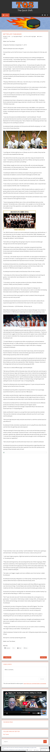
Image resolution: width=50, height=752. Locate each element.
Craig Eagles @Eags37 (17, 36)
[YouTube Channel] (45, 15)
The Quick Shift (25, 10)
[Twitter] (42, 15)
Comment (42, 679)
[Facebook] (47, 15)
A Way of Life (7, 657)
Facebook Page (8, 722)
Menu (6, 15)
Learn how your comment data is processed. (35, 683)
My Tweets (6, 734)
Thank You (42, 657)
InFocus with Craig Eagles (30, 36)
